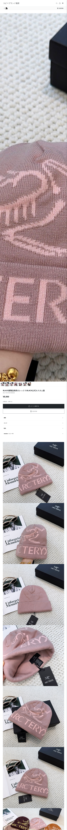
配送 (5, 428)
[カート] (59, 3)
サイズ (5, 423)
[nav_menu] (63, 3)
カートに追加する (35, 406)
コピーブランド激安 (11, 3)
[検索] (56, 3)
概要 (5, 417)
